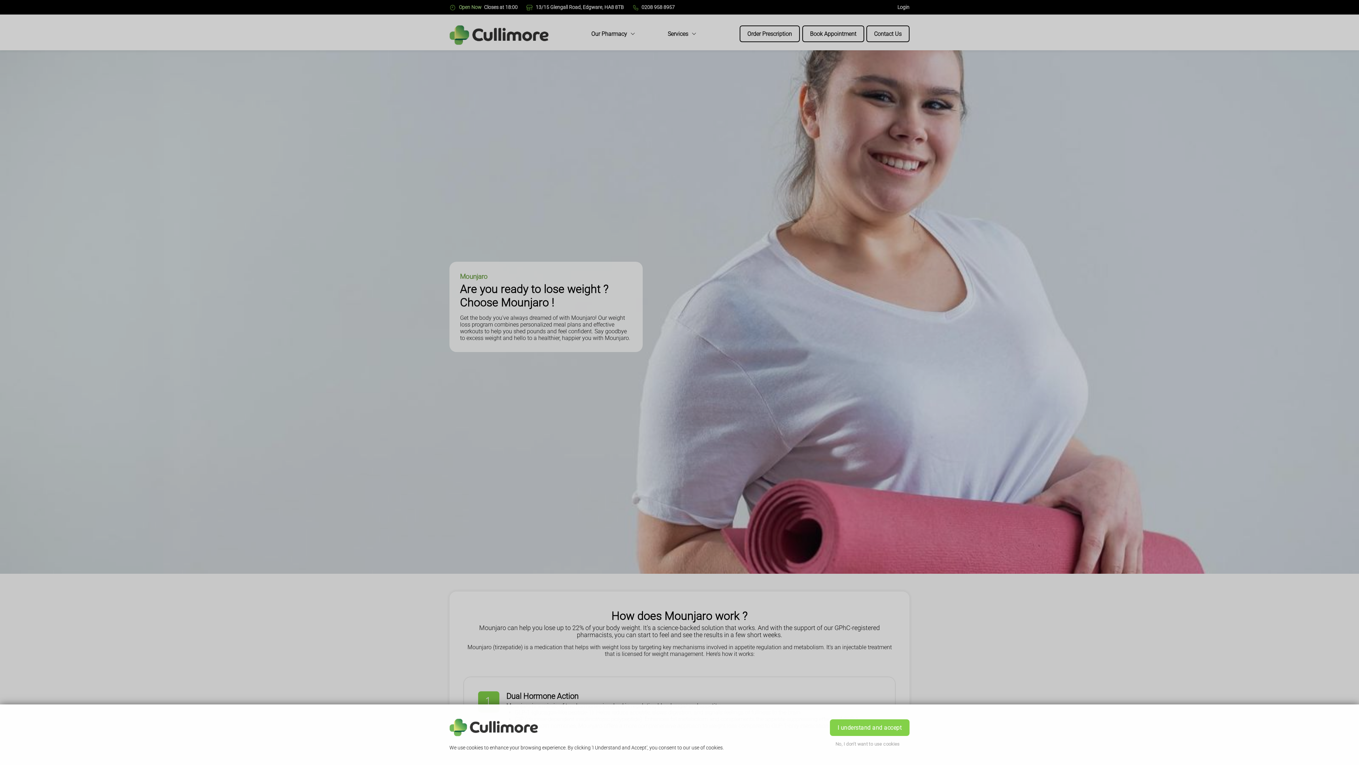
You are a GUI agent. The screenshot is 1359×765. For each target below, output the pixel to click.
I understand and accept (870, 727)
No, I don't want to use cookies (868, 744)
